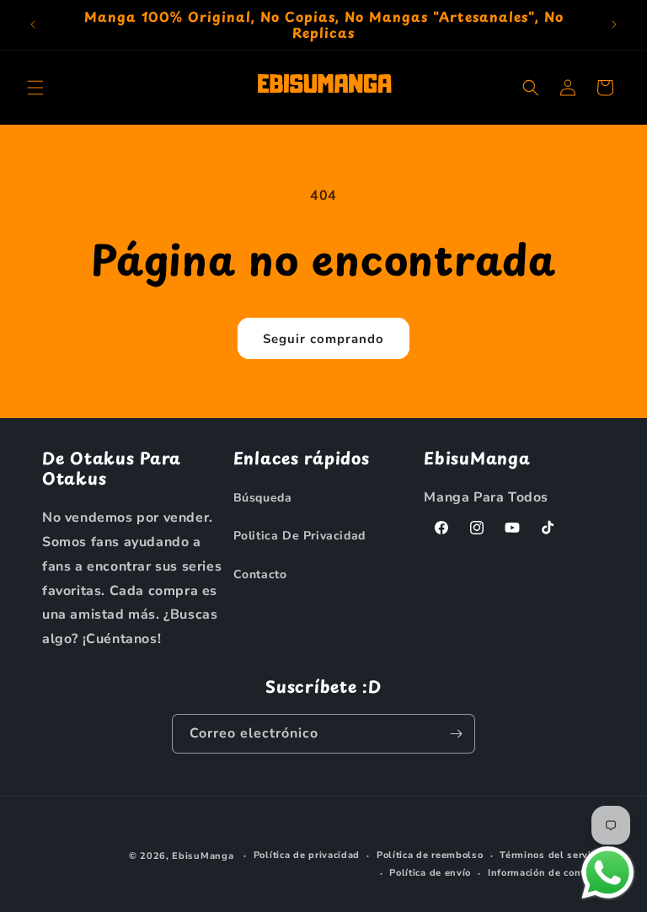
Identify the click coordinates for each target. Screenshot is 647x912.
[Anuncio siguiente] (614, 24)
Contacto (260, 574)
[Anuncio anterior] (32, 24)
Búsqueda (262, 498)
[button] (35, 87)
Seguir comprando (323, 338)
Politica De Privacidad (299, 536)
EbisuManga (202, 856)
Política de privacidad (307, 855)
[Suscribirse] (455, 734)
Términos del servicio (552, 855)
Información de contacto (546, 872)
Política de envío (430, 872)
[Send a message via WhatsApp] (608, 873)
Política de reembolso (430, 855)
